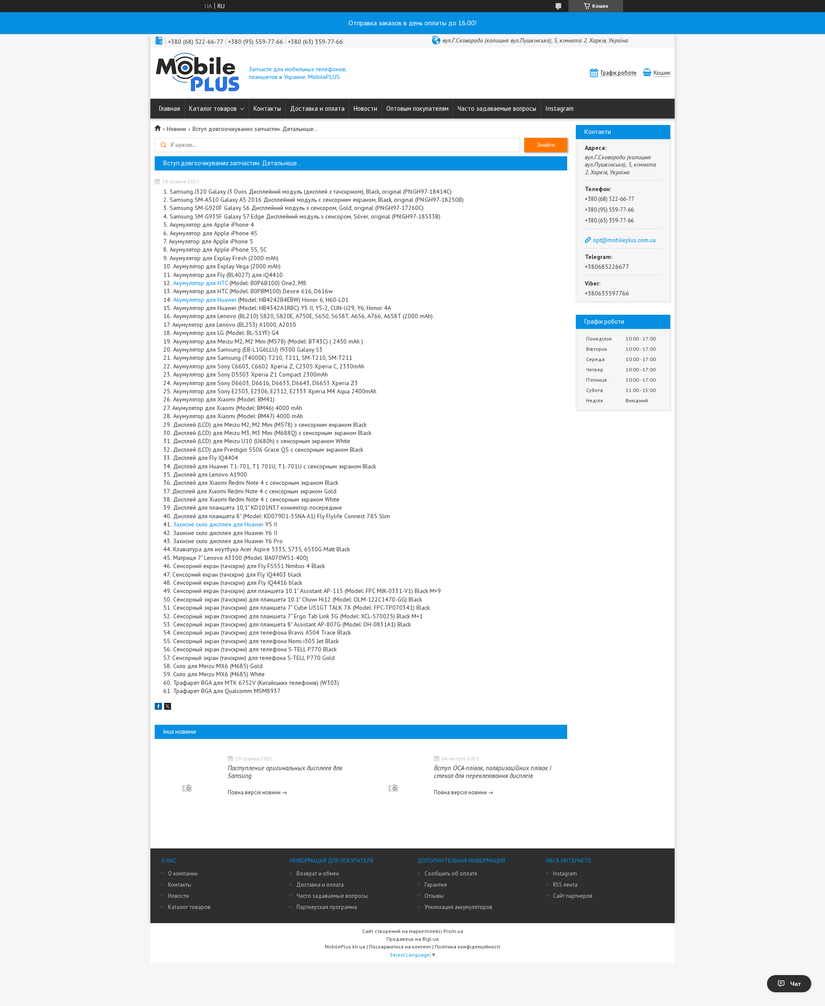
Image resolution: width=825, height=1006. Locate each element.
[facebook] (158, 707)
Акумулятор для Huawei (204, 300)
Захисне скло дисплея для (218, 524)
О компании (183, 873)
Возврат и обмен (317, 873)
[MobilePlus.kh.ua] (198, 73)
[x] (167, 707)
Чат (795, 983)
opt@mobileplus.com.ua (624, 240)
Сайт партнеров (573, 896)
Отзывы (434, 896)
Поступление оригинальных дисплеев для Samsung (285, 772)
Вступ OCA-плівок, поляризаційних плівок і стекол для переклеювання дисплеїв (492, 772)
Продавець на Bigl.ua (412, 939)
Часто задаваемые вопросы (497, 108)
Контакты (267, 108)
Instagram (559, 108)
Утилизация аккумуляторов (458, 907)
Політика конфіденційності (467, 946)
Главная (169, 108)
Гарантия (436, 884)
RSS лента (565, 884)
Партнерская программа (326, 907)
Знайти (546, 145)
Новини (176, 129)
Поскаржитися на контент (400, 946)
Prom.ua (453, 931)
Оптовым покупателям (417, 108)
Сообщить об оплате (451, 873)
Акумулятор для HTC (200, 283)
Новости (365, 108)
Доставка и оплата (317, 108)
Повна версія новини (254, 792)
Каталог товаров (213, 108)
